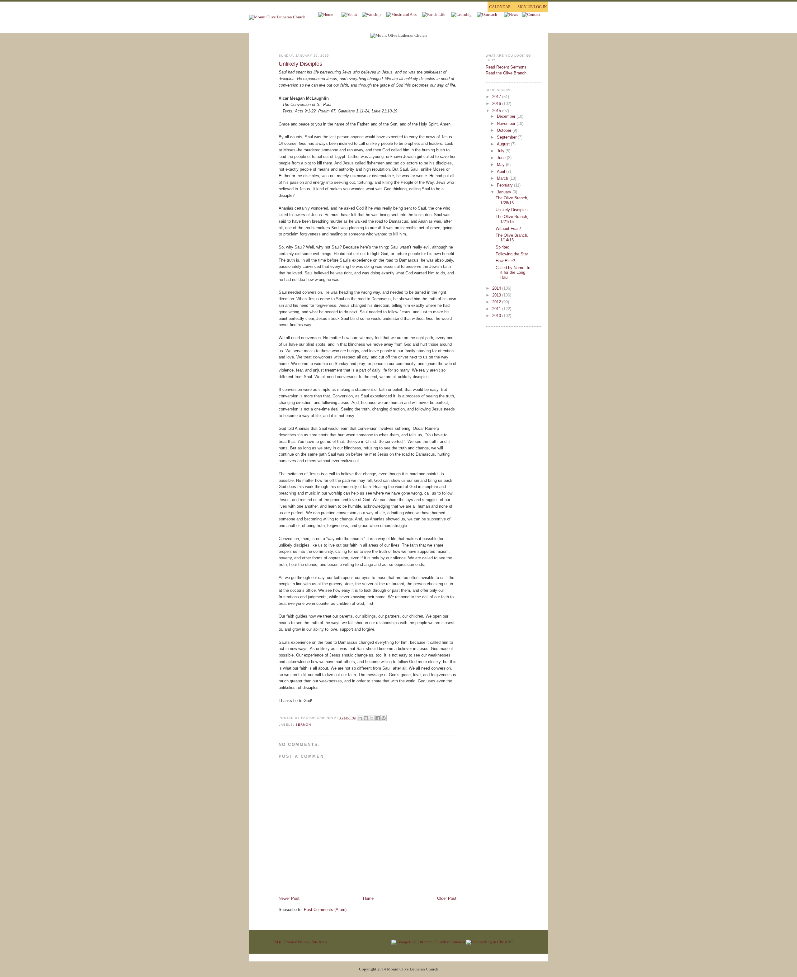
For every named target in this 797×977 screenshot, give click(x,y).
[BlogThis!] (366, 718)
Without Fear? (508, 228)
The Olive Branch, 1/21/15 (512, 219)
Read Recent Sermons (506, 67)
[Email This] (360, 718)
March (503, 178)
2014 (497, 288)
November (506, 123)
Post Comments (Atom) (325, 909)
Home (368, 898)
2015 (497, 110)
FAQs (276, 942)
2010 (497, 315)
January (504, 192)
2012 (497, 302)
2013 (497, 295)
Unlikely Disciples (300, 64)
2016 (497, 103)
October (504, 130)
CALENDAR (500, 6)
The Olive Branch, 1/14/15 (512, 238)
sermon (303, 724)
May (501, 164)
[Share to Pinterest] (383, 718)
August (504, 144)
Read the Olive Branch (506, 73)
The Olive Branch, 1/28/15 (512, 200)
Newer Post (289, 898)
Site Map (319, 942)
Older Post (446, 898)
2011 (497, 308)
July (501, 151)
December (506, 116)
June (502, 157)
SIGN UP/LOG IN (532, 6)
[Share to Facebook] (378, 718)
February (505, 185)
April (501, 171)
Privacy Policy (296, 942)
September (507, 137)
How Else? (505, 260)
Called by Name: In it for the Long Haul (513, 272)
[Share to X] (372, 718)
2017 (497, 96)
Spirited (502, 247)
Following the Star (512, 254)
